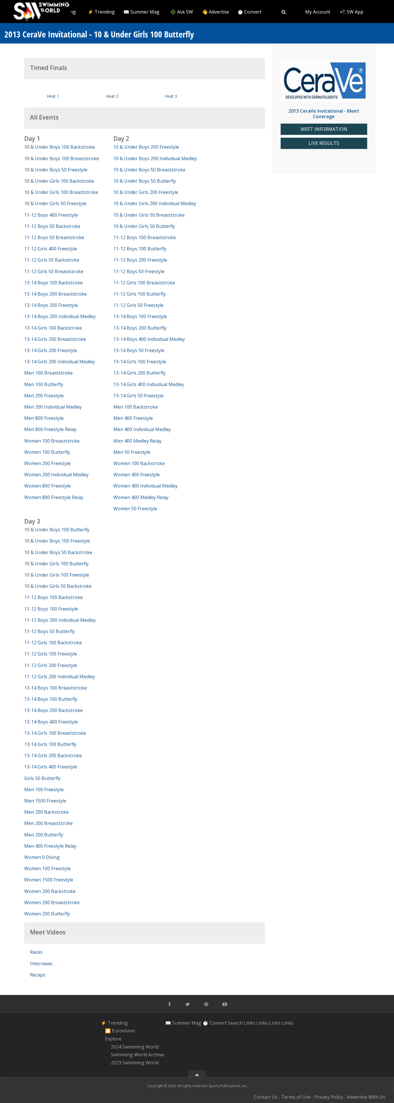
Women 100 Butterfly (47, 452)
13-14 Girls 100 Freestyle (139, 361)
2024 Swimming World (135, 1047)
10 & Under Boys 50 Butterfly (144, 181)
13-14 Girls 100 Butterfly (50, 744)
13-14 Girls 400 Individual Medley (148, 384)
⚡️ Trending (101, 12)
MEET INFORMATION (324, 129)
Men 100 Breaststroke (48, 373)
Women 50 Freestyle (135, 508)
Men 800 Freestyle (44, 418)
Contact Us (265, 1097)
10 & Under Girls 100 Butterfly (56, 563)
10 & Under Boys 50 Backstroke (58, 552)
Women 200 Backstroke (50, 891)
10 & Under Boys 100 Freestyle (57, 541)
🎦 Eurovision (120, 1031)
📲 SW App (351, 12)
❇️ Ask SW (181, 12)
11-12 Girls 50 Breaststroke (53, 271)
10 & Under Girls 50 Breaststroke (149, 215)
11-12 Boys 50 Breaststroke (54, 237)
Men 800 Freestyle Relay (50, 429)
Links (249, 1023)
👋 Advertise (215, 12)
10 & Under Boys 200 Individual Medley (155, 158)
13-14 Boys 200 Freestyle (51, 305)
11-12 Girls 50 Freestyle (138, 305)
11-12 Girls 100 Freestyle (50, 654)
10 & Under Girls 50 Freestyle (55, 203)
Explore (113, 1039)
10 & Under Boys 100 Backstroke (59, 147)
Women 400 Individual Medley (145, 486)
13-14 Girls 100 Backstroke (53, 328)
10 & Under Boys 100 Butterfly (56, 529)
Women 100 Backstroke (139, 463)
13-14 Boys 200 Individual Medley (60, 316)
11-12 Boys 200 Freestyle (140, 260)
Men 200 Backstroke (46, 812)
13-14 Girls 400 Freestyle (50, 767)
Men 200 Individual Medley (53, 407)
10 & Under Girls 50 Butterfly (144, 226)
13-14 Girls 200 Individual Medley (59, 361)
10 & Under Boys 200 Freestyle (146, 147)
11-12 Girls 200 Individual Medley (59, 676)
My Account (317, 12)
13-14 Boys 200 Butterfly (139, 328)
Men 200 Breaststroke (48, 823)
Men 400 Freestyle (133, 418)
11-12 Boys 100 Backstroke (53, 597)
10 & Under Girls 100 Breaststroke (61, 192)
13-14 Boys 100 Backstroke (53, 282)
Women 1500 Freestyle (48, 880)
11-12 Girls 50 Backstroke (51, 260)
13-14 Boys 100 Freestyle (140, 316)
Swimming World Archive (137, 1055)
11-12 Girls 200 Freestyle (50, 665)
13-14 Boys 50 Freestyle (138, 350)
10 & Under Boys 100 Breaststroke (61, 158)
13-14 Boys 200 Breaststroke (55, 294)
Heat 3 (171, 96)
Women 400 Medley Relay (140, 497)
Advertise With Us (366, 1097)
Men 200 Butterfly (43, 835)
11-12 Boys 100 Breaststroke (144, 237)
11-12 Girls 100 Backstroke (53, 642)
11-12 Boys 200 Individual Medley (60, 620)
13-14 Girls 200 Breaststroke (55, 339)
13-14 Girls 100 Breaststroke (55, 733)
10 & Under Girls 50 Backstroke (57, 586)
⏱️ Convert (249, 12)
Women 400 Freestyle (136, 474)
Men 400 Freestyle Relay (50, 846)
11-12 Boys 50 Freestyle (138, 271)
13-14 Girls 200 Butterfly (139, 373)
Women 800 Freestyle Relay (53, 497)
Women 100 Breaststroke (52, 441)
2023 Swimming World (135, 1062)
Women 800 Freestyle (47, 486)
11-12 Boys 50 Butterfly (49, 631)
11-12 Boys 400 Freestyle (51, 215)
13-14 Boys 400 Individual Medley (149, 339)
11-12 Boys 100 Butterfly (139, 248)
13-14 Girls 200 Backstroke (53, 755)
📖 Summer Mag (141, 12)
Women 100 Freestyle (47, 868)
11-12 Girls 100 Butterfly (139, 294)
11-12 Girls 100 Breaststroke (144, 282)
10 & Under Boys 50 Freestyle (55, 170)
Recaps (37, 975)
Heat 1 (53, 96)
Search (235, 1023)
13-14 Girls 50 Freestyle (138, 395)
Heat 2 (112, 96)
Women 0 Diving (42, 857)
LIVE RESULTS (324, 143)
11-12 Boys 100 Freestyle (51, 609)
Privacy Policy (328, 1097)
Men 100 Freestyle (44, 789)
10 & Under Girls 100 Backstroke (59, 181)
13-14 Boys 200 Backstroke (53, 710)
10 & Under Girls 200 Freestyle (145, 192)
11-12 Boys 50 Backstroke (52, 226)
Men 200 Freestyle (44, 395)
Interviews (41, 963)
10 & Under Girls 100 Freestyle (56, 575)
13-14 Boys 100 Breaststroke (55, 688)
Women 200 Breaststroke (52, 902)
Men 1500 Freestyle (45, 801)
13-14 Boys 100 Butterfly (50, 699)
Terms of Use (296, 1097)
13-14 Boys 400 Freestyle (51, 722)
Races (36, 952)
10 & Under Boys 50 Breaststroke (149, 170)
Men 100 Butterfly (43, 384)
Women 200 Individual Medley (56, 474)
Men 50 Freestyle (131, 452)
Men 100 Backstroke (135, 407)
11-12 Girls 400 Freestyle (50, 248)
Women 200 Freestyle (47, 463)
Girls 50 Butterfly (42, 778)
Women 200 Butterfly (47, 914)
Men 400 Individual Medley (142, 429)
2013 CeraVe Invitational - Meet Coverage (323, 114)
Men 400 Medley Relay (137, 441)
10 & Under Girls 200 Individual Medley (154, 203)
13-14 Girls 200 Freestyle (50, 350)
